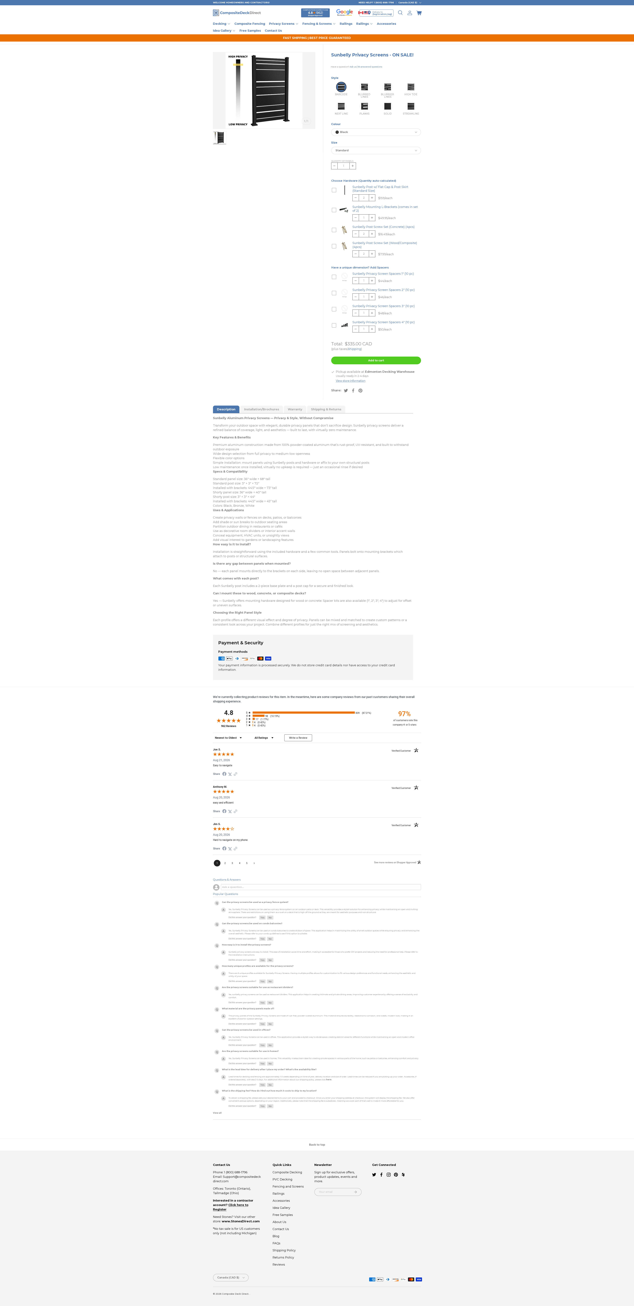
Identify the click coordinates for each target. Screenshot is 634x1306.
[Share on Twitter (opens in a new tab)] (230, 774)
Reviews (279, 1264)
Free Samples (250, 30)
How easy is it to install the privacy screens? (246, 944)
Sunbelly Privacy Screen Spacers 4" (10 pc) (383, 322)
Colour (336, 124)
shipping (354, 349)
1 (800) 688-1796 (235, 1172)
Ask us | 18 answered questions (366, 66)
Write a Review (298, 737)
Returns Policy (283, 1257)
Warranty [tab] (295, 409)
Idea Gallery (281, 1208)
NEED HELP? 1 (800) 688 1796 (376, 2)
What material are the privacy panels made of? (248, 1008)
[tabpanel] (313, 521)
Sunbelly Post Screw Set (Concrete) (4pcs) (383, 227)
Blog (276, 1236)
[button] (419, 13)
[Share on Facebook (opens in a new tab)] (224, 774)
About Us (279, 1222)
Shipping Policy (284, 1250)
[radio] (316, 712)
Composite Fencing (249, 24)
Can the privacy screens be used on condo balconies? (252, 923)
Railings (346, 24)
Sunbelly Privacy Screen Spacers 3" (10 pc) (383, 306)
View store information (350, 380)
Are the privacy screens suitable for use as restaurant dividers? (257, 987)
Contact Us (273, 30)
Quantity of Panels (342, 161)
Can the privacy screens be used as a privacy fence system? (255, 902)
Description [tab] (226, 409)
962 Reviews (232, 726)
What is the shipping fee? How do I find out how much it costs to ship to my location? (269, 1091)
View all (217, 1113)
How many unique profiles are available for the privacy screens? (258, 966)
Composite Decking (287, 1172)
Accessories (386, 24)
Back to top (317, 1144)
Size (334, 142)
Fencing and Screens (288, 1186)
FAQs (276, 1243)
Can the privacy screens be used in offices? (246, 1030)
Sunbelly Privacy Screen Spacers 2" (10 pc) (383, 290)
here (329, 1079)
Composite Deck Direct (235, 1293)
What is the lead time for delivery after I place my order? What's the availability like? (269, 1069)
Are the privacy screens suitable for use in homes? (250, 1051)
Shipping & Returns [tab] (326, 409)
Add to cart (376, 360)
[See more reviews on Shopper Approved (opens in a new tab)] (235, 774)
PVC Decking (282, 1179)
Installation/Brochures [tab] (261, 409)
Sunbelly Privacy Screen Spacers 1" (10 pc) (383, 274)
